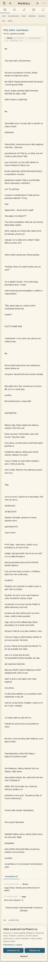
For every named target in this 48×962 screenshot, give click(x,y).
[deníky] (24, 10)
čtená (24, 16)
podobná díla (14, 920)
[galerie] (33, 10)
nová (4, 16)
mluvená (41, 16)
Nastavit (24, 956)
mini (3, 21)
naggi (24, 896)
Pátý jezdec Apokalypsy (16, 30)
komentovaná (13, 16)
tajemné (38, 38)
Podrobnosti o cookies (12, 945)
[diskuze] (43, 10)
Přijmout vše (34, 950)
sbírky (10, 21)
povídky (31, 38)
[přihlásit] (37, 3)
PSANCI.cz (24, 3)
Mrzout (9, 38)
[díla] (5, 10)
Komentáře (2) (11, 876)
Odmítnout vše (13, 950)
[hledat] (10, 3)
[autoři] (14, 10)
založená (32, 16)
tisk (4, 920)
